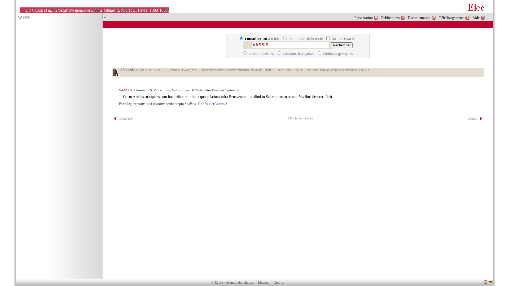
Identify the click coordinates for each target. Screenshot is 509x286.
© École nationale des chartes (232, 282)
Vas (207, 104)
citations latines (261, 53)
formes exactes (343, 38)
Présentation (363, 18)
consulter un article (262, 38)
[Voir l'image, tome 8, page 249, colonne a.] (116, 72)
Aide (476, 18)
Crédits (279, 282)
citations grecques (337, 53)
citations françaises (298, 53)
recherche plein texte (305, 38)
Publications (390, 18)
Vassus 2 (221, 104)
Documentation (419, 18)
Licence (263, 282)
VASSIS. (126, 90)
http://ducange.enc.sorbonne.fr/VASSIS (345, 70)
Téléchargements (451, 18)
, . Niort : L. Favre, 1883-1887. (97, 10)
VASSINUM (126, 118)
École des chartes (301, 118)
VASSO (472, 118)
